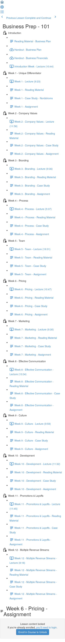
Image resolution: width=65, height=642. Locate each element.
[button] (2, 3)
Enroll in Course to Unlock (32, 632)
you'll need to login (46, 627)
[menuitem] (2, 8)
